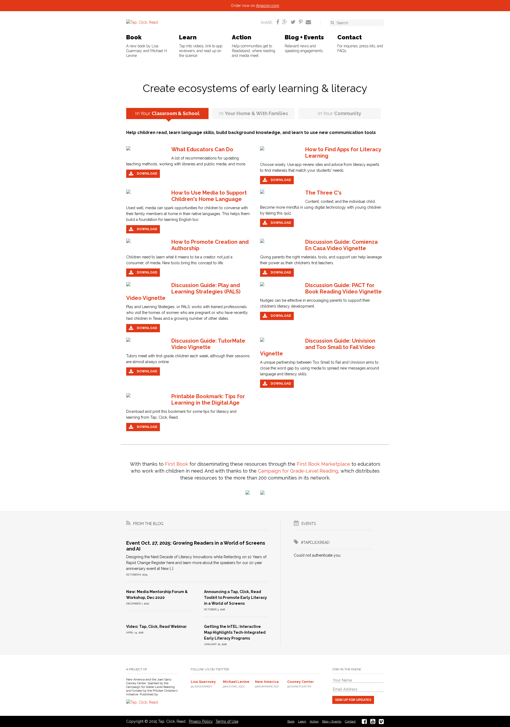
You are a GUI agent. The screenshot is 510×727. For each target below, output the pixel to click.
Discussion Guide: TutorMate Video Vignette (208, 344)
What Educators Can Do (202, 149)
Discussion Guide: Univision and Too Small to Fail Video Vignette (317, 347)
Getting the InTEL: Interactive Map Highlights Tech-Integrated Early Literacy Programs (235, 632)
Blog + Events (304, 43)
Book (147, 46)
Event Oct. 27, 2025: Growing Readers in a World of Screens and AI (195, 546)
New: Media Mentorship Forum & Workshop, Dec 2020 (157, 595)
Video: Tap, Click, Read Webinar (156, 626)
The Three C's (323, 193)
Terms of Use (226, 721)
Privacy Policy (201, 721)
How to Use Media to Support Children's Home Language (209, 196)
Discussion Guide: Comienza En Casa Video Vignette (341, 245)
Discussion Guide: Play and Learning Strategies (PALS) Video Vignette (183, 291)
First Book (176, 464)
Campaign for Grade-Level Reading (298, 471)
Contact (360, 43)
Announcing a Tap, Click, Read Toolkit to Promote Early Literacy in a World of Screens (235, 598)
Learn (200, 46)
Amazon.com (267, 5)
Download (146, 173)
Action (253, 46)
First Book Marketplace (323, 464)
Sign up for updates (353, 700)
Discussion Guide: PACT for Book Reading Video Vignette (343, 288)
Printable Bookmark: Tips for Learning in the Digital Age (208, 399)
